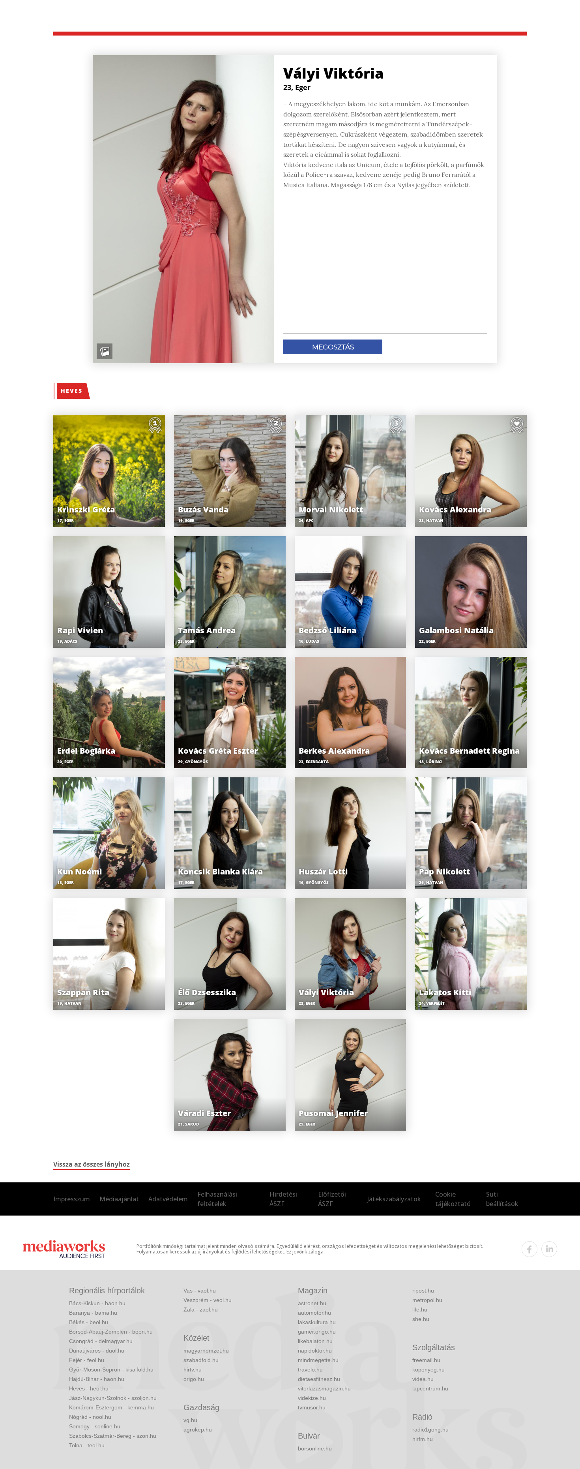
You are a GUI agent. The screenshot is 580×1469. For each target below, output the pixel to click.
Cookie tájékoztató (453, 1199)
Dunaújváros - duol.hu (96, 1350)
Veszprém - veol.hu (207, 1300)
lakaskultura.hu (317, 1322)
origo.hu (193, 1379)
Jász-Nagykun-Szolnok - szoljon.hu (113, 1398)
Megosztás (333, 347)
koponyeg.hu (428, 1369)
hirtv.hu (192, 1369)
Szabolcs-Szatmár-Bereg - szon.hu (112, 1436)
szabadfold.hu (201, 1360)
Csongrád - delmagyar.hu (101, 1341)
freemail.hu (426, 1360)
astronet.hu (312, 1303)
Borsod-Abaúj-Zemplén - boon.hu (111, 1331)
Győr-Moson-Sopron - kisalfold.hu (111, 1369)
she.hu (420, 1319)
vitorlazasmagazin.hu (324, 1388)
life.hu (419, 1309)
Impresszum (71, 1199)
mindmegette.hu (318, 1360)
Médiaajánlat (119, 1199)
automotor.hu (314, 1313)
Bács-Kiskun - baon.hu (97, 1303)
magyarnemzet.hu (206, 1350)
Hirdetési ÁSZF (283, 1199)
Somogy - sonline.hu (94, 1426)
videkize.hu (312, 1398)
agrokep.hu (197, 1429)
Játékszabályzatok (394, 1199)
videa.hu (423, 1379)
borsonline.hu (315, 1448)
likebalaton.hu (315, 1341)
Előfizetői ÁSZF (332, 1199)
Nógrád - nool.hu (90, 1417)
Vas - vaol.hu (199, 1290)
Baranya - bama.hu (93, 1313)
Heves (71, 390)
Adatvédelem (168, 1199)
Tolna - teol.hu (87, 1445)
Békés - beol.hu (88, 1322)
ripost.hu (423, 1290)
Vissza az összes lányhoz (91, 1164)
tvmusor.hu (312, 1407)
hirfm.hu (422, 1439)
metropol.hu (427, 1300)
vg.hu (190, 1420)
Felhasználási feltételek (217, 1199)
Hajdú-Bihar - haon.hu (96, 1379)
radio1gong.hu (430, 1429)
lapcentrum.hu (430, 1388)
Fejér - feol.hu (86, 1360)
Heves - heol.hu (89, 1388)
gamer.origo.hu (317, 1331)
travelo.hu (310, 1369)
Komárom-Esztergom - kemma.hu (111, 1407)
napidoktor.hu (315, 1350)
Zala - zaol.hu (200, 1309)
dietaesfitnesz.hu (319, 1379)
